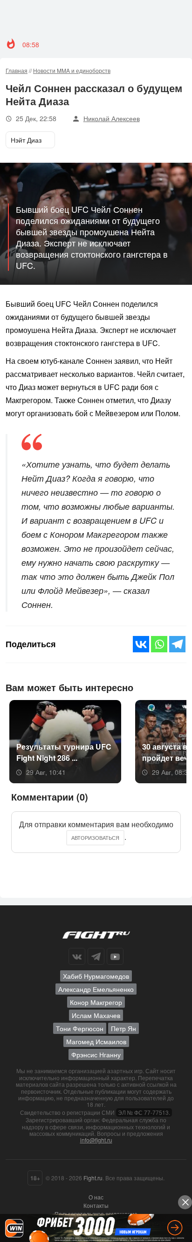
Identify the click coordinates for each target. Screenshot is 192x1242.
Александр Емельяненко (96, 989)
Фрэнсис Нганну (96, 1054)
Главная (16, 70)
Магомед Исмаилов (96, 1041)
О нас (96, 1197)
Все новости (162, 686)
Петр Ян (123, 1028)
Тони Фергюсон (79, 1028)
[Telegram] (177, 644)
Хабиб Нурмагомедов (96, 976)
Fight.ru (93, 1178)
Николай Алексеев (111, 118)
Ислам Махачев (96, 1015)
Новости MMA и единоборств (71, 70)
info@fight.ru (96, 1140)
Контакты (96, 1205)
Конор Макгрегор (96, 1002)
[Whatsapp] (159, 644)
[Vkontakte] (141, 644)
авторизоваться (95, 837)
